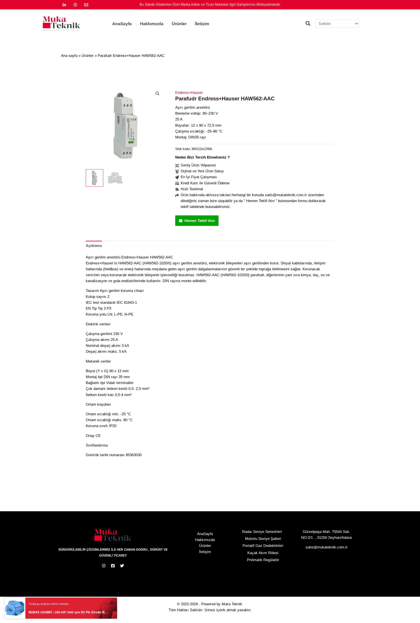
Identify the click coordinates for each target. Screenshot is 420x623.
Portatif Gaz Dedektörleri (263, 546)
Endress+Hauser (189, 93)
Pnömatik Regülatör (263, 560)
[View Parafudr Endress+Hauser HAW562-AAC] (94, 178)
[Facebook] (113, 566)
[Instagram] (75, 5)
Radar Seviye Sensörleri (262, 532)
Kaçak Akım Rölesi (262, 553)
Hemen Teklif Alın (199, 221)
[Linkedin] (64, 5)
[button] (308, 24)
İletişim (205, 552)
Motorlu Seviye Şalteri (263, 539)
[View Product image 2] (115, 178)
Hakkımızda (205, 540)
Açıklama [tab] (94, 246)
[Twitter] (122, 566)
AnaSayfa (205, 534)
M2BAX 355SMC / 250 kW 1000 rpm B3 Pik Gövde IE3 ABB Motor (69, 612)
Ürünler (205, 546)
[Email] (86, 5)
